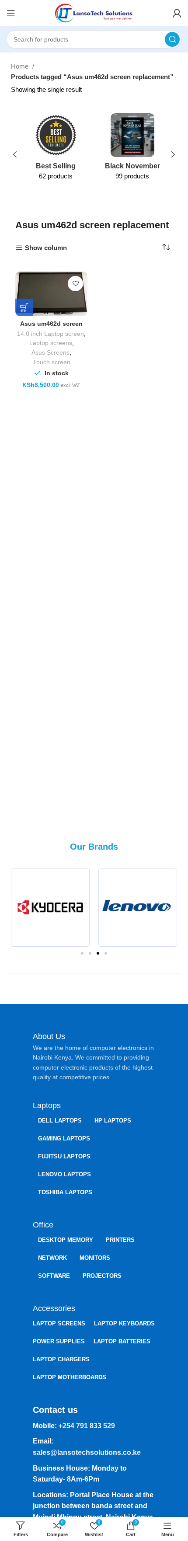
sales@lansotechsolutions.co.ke (87, 1452)
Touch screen (51, 362)
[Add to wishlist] (75, 283)
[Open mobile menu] (11, 13)
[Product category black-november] (132, 149)
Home (20, 66)
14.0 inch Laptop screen (50, 334)
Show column (46, 247)
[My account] (177, 13)
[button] (20, 907)
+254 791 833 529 (87, 1425)
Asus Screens (50, 352)
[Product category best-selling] (56, 149)
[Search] (172, 39)
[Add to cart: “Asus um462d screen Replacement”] (24, 307)
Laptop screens (50, 343)
